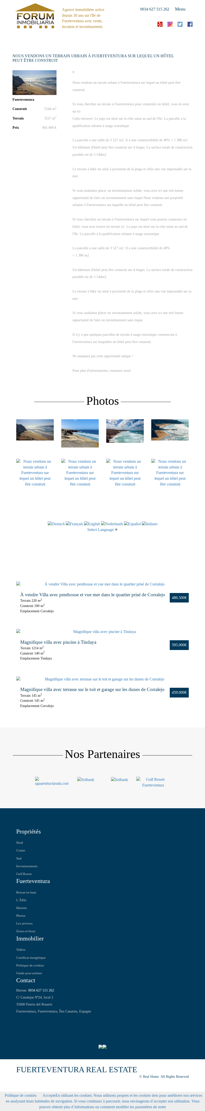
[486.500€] (102, 584)
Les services (24, 923)
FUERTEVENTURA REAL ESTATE (76, 1069)
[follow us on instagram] (170, 24)
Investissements (27, 866)
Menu (180, 9)
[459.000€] (102, 679)
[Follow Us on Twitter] (27, 1020)
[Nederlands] (112, 524)
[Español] (132, 524)
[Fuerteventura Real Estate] (35, 15)
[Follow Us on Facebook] (19, 1020)
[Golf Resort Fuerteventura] (153, 782)
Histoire (21, 908)
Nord (19, 842)
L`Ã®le (21, 900)
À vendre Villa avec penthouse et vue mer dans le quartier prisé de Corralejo (92, 594)
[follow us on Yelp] (160, 24)
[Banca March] (119, 779)
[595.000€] (102, 632)
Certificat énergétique (31, 958)
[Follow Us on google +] (34, 1020)
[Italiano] (150, 524)
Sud (19, 858)
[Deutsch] (56, 524)
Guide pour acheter (29, 973)
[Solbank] (85, 779)
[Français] (74, 524)
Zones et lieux (26, 931)
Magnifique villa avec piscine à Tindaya (58, 642)
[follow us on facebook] (190, 24)
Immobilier (30, 938)
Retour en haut (26, 892)
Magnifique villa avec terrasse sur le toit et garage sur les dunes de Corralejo (92, 689)
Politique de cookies (30, 965)
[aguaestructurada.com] (52, 781)
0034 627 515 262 (154, 9)
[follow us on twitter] (180, 24)
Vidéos (21, 950)
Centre (20, 850)
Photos (21, 916)
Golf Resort (24, 874)
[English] (92, 524)
